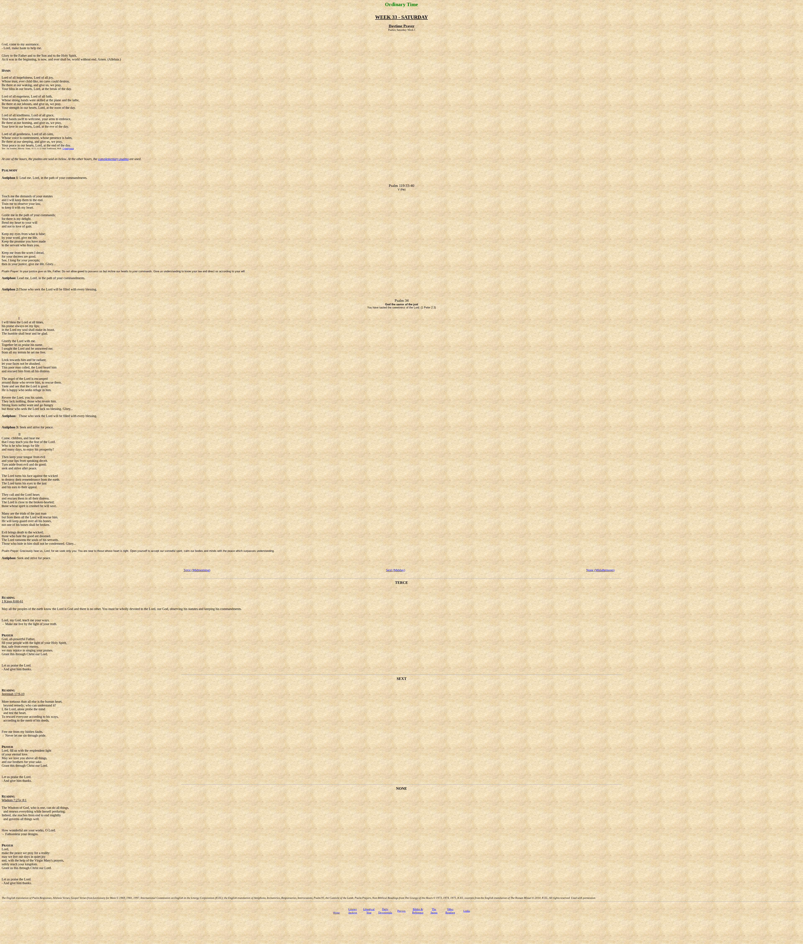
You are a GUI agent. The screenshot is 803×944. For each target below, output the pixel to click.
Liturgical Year (369, 911)
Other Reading (450, 911)
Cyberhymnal (68, 148)
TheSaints (434, 911)
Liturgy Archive (352, 911)
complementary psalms (113, 159)
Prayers (401, 910)
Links (466, 910)
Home (336, 912)
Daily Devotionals (385, 911)
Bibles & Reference (417, 911)
